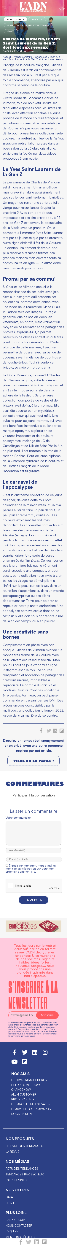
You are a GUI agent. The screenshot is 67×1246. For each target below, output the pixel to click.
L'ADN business (17, 1180)
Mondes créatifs (15, 19)
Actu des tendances (22, 1168)
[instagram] (45, 1054)
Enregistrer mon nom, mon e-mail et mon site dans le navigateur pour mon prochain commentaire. (31, 868)
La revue (12, 1151)
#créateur (37, 19)
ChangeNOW (21, 1089)
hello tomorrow (25, 1085)
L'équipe (12, 1231)
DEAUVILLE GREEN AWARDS (31, 1109)
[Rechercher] (62, 7)
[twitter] (28, 1243)
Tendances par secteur (25, 1174)
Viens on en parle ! (33, 761)
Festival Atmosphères (29, 1080)
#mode (10, 31)
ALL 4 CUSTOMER (23, 1094)
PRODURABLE (21, 1099)
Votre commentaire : (19, 817)
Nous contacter (19, 1225)
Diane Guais (51, 307)
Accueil (7, 56)
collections (11, 302)
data (9, 1197)
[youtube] (14, 1063)
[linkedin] (36, 1243)
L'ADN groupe (16, 1220)
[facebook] (21, 1243)
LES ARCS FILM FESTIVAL (29, 1104)
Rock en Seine (22, 1114)
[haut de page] (60, 1241)
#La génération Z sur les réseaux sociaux (28, 25)
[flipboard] (44, 1243)
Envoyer (33, 900)
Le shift (12, 1203)
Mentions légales (20, 1237)
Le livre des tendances (24, 1146)
